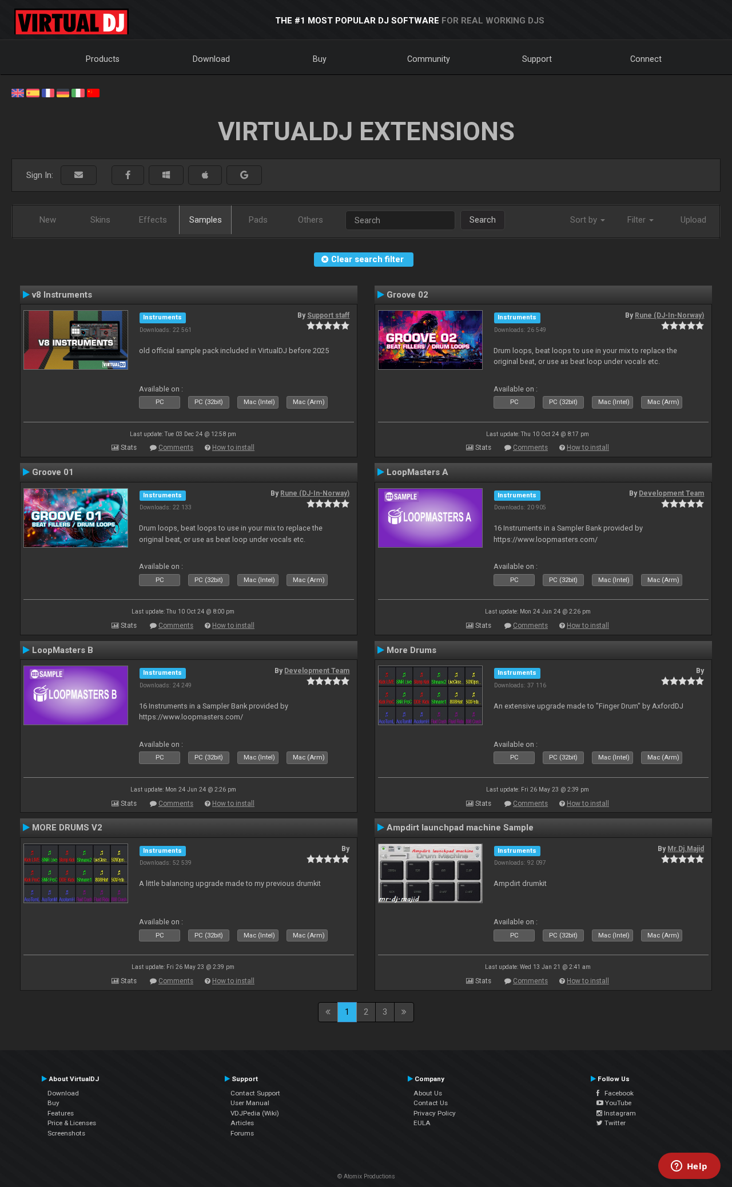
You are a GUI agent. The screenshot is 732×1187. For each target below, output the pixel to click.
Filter (637, 220)
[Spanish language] (32, 92)
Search (483, 220)
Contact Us (430, 1103)
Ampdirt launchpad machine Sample (460, 827)
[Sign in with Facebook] (128, 175)
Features (60, 1113)
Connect (646, 59)
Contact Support (255, 1093)
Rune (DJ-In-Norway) (669, 315)
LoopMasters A (417, 472)
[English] (17, 92)
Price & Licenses (71, 1123)
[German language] (63, 92)
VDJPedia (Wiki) (254, 1113)
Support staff (328, 315)
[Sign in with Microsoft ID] (166, 175)
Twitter (614, 1123)
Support (537, 59)
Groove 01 (53, 472)
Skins (100, 220)
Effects (153, 220)
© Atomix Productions (366, 1176)
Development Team (671, 493)
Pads (258, 220)
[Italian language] (77, 92)
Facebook (616, 1093)
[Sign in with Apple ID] (205, 175)
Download (211, 59)
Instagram (619, 1113)
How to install (233, 448)
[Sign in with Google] (244, 175)
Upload (693, 220)
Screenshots (66, 1133)
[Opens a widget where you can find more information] (689, 1167)
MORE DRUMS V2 (67, 827)
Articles (242, 1123)
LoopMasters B (62, 650)
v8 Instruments (62, 295)
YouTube (617, 1103)
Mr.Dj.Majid (685, 849)
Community (428, 59)
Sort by (584, 220)
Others (310, 220)
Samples (205, 220)
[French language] (48, 92)
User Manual (249, 1103)
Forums (242, 1133)
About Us (427, 1093)
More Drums (411, 650)
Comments (175, 448)
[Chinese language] (93, 92)
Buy (320, 59)
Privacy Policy (434, 1113)
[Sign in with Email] (79, 175)
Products (103, 59)
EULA (422, 1123)
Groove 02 (407, 295)
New (47, 220)
